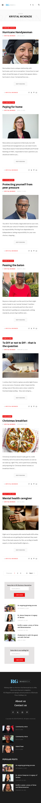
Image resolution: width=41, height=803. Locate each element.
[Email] (36, 92)
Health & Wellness (9, 494)
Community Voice (22, 736)
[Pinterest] (33, 92)
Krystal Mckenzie (9, 35)
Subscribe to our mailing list (19, 650)
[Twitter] (31, 92)
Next (31, 573)
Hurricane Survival (9, 28)
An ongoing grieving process (27, 605)
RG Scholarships (8, 180)
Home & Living (7, 338)
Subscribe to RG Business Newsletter (19, 585)
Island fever (20, 746)
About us (20, 701)
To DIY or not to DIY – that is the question (19, 344)
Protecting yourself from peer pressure (17, 186)
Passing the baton (13, 265)
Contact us (20, 705)
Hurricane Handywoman (17, 32)
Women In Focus (8, 261)
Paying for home (12, 106)
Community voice (22, 727)
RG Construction (8, 102)
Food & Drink (7, 416)
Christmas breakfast (14, 420)
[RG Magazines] (10, 4)
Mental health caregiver (17, 498)
